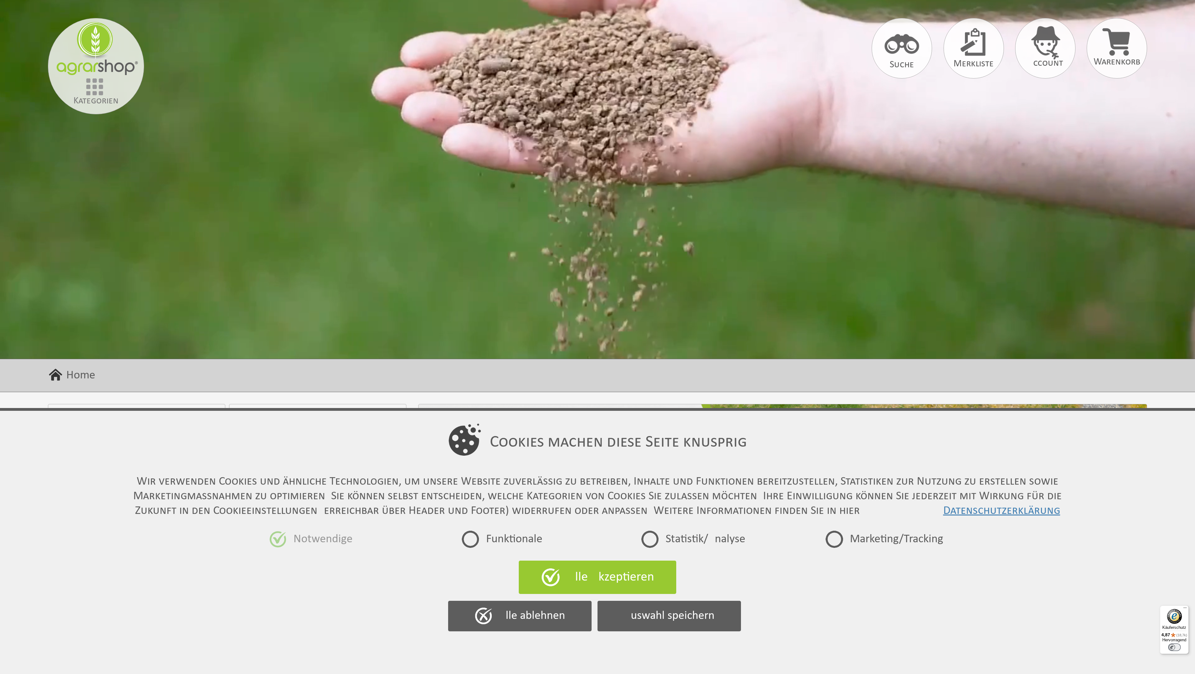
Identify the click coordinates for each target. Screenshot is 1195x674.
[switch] (1174, 647)
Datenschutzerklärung (1001, 511)
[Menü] (1185, 609)
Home (80, 375)
